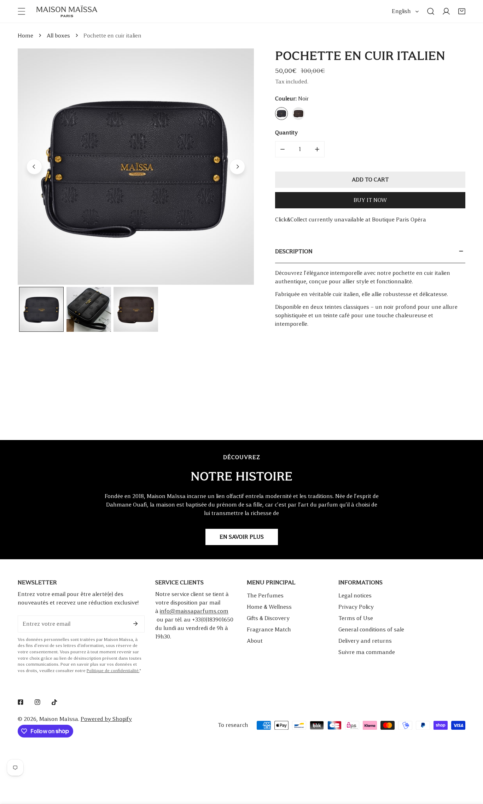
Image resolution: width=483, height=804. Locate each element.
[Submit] (135, 623)
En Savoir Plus (242, 536)
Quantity (286, 132)
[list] (136, 166)
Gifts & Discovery (268, 618)
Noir (281, 113)
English (401, 11)
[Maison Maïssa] (67, 11)
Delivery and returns (365, 640)
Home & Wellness (269, 606)
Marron (298, 113)
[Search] (430, 11)
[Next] (237, 166)
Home (25, 35)
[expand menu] (21, 11)
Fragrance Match (269, 629)
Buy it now (370, 200)
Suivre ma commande (366, 652)
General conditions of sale (371, 629)
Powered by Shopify (106, 719)
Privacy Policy (356, 606)
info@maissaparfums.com (194, 611)
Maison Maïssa (58, 719)
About (255, 640)
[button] (462, 11)
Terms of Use (355, 618)
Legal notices (355, 595)
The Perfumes (265, 595)
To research (233, 725)
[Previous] (34, 166)
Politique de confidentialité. (113, 671)
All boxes (58, 35)
